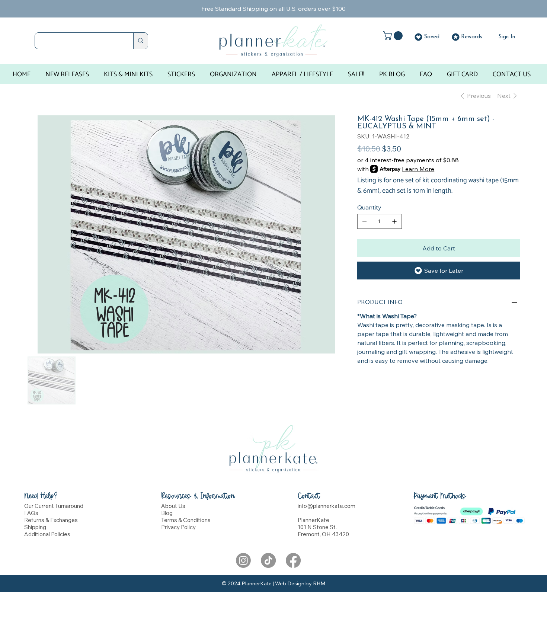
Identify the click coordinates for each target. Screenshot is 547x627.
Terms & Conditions (186, 520)
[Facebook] (293, 560)
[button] (394, 35)
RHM (319, 583)
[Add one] (394, 221)
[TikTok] (268, 560)
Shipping (35, 527)
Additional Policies (47, 534)
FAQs (31, 512)
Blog (167, 512)
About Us (173, 505)
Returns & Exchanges (51, 520)
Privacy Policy (178, 527)
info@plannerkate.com (326, 505)
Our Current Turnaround (53, 505)
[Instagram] (243, 560)
